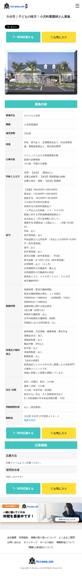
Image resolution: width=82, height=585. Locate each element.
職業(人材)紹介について (41, 547)
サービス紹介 (47, 542)
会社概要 (11, 537)
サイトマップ (30, 542)
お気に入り (60, 37)
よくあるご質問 (67, 537)
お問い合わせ (14, 542)
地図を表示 (29, 420)
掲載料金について (65, 542)
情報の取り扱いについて (43, 537)
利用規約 (23, 537)
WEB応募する (25, 37)
